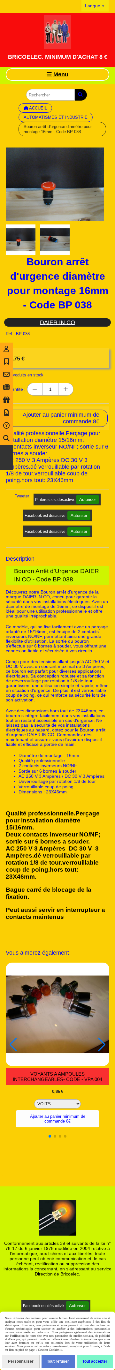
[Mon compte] (6, 349)
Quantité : (16, 389)
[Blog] (6, 387)
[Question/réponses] (6, 425)
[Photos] (6, 412)
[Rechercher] (81, 95)
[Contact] (6, 374)
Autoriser (87, 499)
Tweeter (22, 496)
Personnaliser (21, 1361)
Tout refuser (58, 1361)
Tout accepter (94, 1361)
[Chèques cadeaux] (6, 400)
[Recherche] (6, 438)
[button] (50, 1136)
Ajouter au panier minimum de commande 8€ (57, 1119)
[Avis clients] (6, 361)
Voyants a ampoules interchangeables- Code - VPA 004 (57, 1076)
